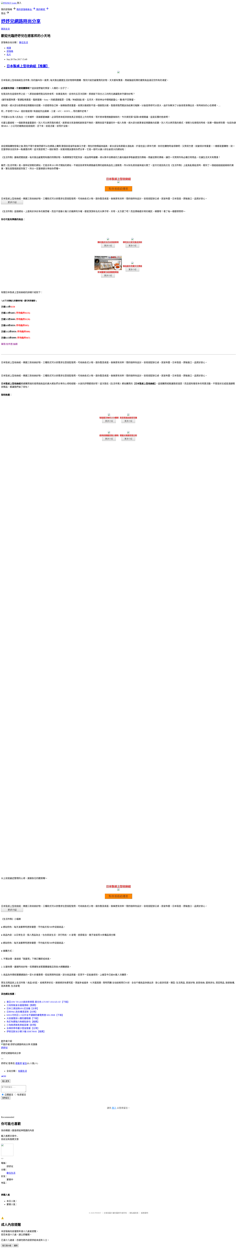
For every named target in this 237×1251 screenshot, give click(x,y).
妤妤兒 (4, 1048)
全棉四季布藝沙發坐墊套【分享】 (23, 1028)
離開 (16, 1246)
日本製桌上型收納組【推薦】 (28, 66)
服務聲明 (144, 1213)
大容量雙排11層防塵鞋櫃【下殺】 (23, 1018)
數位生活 (23, 42)
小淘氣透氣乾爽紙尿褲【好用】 (22, 1025)
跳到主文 (5, 29)
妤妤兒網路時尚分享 (21, 21)
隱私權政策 (133, 1213)
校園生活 (22, 1071)
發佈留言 (5, 1098)
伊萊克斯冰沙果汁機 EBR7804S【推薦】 (26, 1031)
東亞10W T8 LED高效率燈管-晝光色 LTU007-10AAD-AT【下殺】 (38, 1002)
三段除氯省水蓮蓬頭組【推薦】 (22, 1005)
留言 (24, 1063)
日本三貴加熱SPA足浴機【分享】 (23, 1008)
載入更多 (5, 1081)
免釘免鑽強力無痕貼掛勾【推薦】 (23, 1021)
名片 (9, 54)
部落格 (10, 51)
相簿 (9, 48)
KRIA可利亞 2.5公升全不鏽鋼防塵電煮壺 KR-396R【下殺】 (35, 1015)
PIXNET (98, 1213)
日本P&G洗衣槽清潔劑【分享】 (22, 1012)
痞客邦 (18, 1063)
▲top (3, 1076)
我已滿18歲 (6, 1246)
